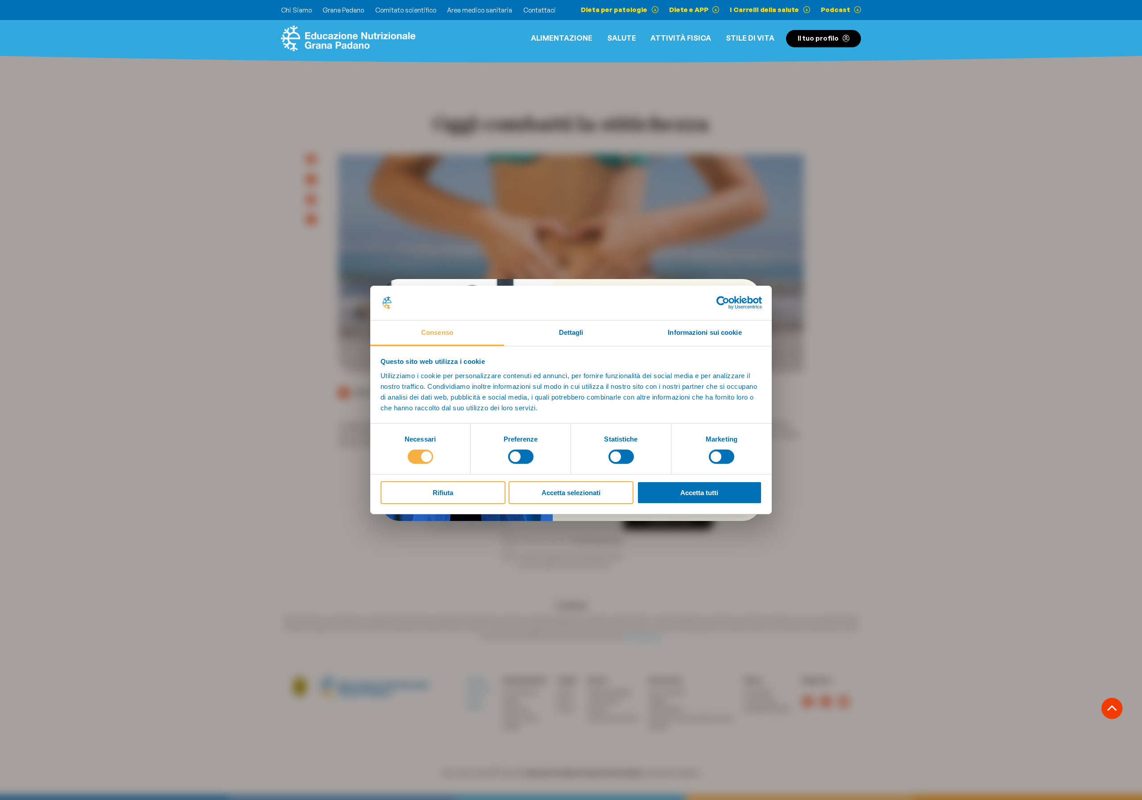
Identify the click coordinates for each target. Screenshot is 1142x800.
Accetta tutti (699, 492)
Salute (621, 37)
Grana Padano (343, 10)
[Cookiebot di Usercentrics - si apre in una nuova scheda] (723, 302)
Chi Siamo (296, 10)
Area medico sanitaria (479, 10)
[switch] (521, 457)
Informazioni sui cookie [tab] (704, 332)
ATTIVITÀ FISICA (680, 37)
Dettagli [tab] (571, 332)
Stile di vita (750, 37)
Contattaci (539, 10)
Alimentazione (561, 37)
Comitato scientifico (405, 10)
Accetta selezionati (571, 492)
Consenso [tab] (437, 332)
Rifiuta (443, 492)
